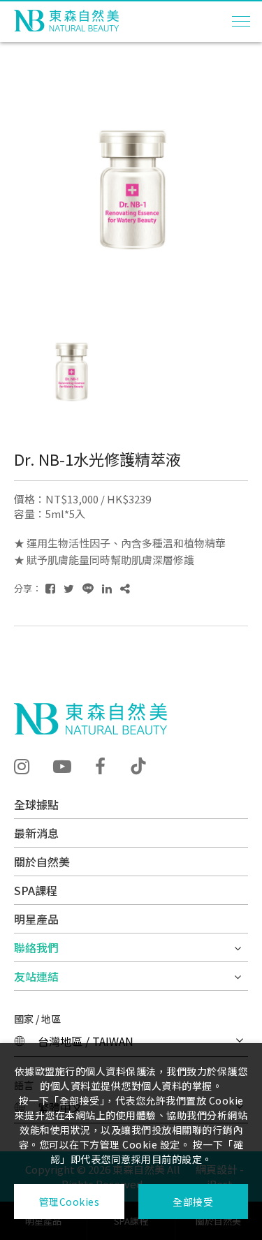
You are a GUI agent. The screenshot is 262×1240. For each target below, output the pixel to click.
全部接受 (193, 1202)
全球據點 (36, 804)
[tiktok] (138, 765)
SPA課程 (35, 890)
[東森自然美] (90, 719)
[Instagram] (21, 764)
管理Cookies (69, 1202)
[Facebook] (100, 764)
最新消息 (36, 833)
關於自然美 (42, 861)
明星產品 (36, 918)
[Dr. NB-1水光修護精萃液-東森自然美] (50, 588)
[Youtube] (62, 764)
